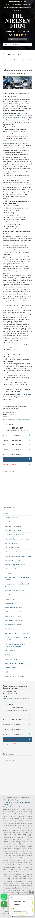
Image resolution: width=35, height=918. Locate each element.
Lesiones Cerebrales (12, 349)
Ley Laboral (8, 573)
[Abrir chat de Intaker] (12, 917)
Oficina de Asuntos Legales (14, 663)
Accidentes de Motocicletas (15, 535)
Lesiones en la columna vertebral (16, 345)
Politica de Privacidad (22, 802)
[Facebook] (14, 10)
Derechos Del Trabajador (14, 616)
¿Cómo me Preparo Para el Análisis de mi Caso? (18, 639)
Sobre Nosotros (11, 668)
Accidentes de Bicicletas (13, 526)
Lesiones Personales (15, 60)
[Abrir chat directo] (30, 892)
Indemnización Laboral (13, 625)
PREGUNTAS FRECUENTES (17, 1)
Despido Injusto (11, 603)
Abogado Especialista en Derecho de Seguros (17, 585)
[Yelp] (18, 10)
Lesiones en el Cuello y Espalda (16, 552)
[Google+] (16, 10)
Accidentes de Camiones (14, 530)
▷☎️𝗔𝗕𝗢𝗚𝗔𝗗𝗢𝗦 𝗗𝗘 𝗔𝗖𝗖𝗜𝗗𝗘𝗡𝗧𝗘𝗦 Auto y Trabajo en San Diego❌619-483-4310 (17, 20)
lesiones (18, 187)
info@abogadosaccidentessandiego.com (18, 7)
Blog (7, 672)
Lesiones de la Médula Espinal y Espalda (19, 556)
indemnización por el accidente (15, 118)
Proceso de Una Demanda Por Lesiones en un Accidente (15, 645)
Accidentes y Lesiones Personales (17, 633)
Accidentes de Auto (12, 522)
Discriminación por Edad (14, 608)
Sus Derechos (10, 651)
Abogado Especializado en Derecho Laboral (17, 578)
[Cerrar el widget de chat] (33, 892)
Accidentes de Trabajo (13, 595)
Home (4, 60)
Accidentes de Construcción (15, 590)
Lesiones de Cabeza (12, 543)
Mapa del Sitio (7, 805)
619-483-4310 (26, 4)
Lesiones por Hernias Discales (15, 560)
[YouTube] (20, 10)
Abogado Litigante (12, 659)
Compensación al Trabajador (15, 620)
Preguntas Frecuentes (12, 629)
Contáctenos (9, 655)
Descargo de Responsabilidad (15, 676)
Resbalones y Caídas (12, 569)
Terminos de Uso (8, 802)
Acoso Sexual (10, 599)
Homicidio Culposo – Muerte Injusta (17, 539)
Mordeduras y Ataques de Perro (16, 564)
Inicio (6, 513)
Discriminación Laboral (13, 612)
